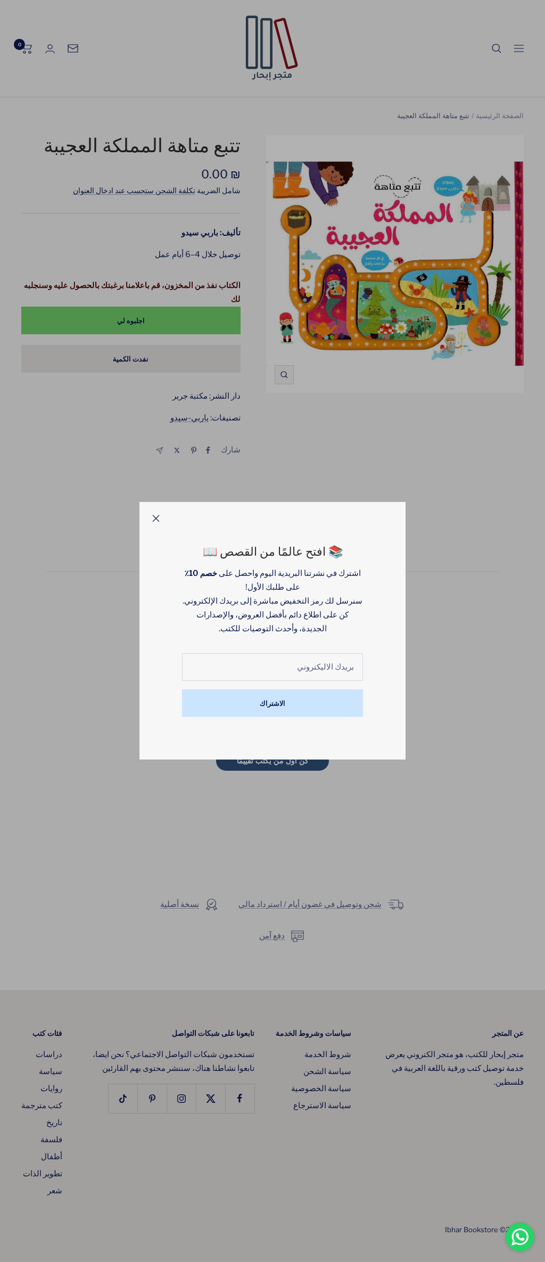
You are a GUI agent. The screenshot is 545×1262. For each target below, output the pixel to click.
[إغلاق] (156, 518)
